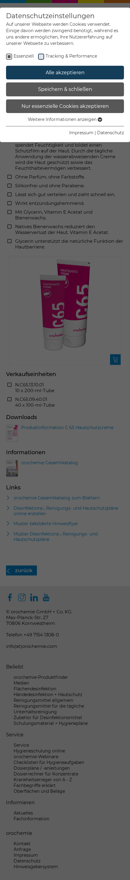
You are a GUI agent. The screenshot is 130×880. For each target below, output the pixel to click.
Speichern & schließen (65, 89)
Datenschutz (110, 132)
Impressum (81, 132)
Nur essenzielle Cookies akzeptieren (65, 106)
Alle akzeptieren (65, 72)
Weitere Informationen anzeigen (63, 119)
